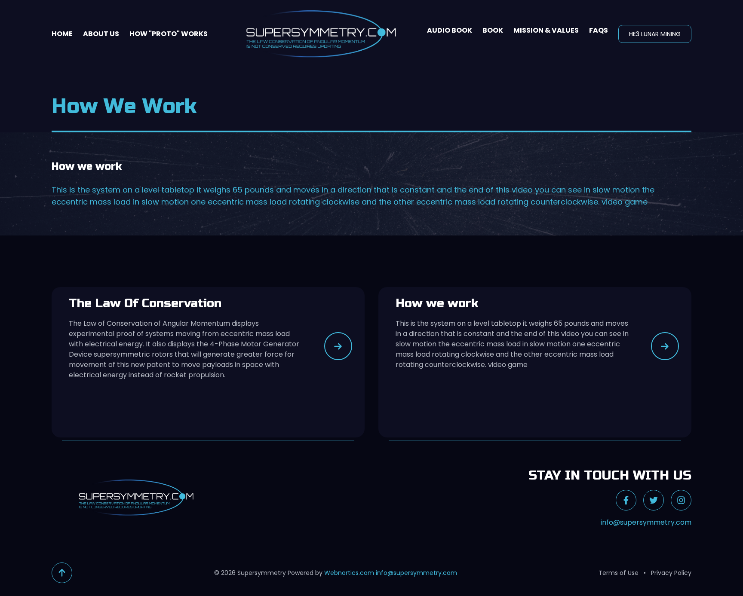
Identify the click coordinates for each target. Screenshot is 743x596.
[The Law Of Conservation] (338, 346)
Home (62, 34)
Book (492, 30)
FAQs (598, 30)
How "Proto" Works (168, 34)
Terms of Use (619, 572)
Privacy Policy (671, 572)
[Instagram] (681, 500)
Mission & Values (546, 30)
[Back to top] (62, 572)
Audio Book (449, 30)
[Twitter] (653, 500)
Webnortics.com (349, 572)
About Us (101, 34)
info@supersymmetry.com (646, 522)
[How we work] (665, 346)
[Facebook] (626, 500)
